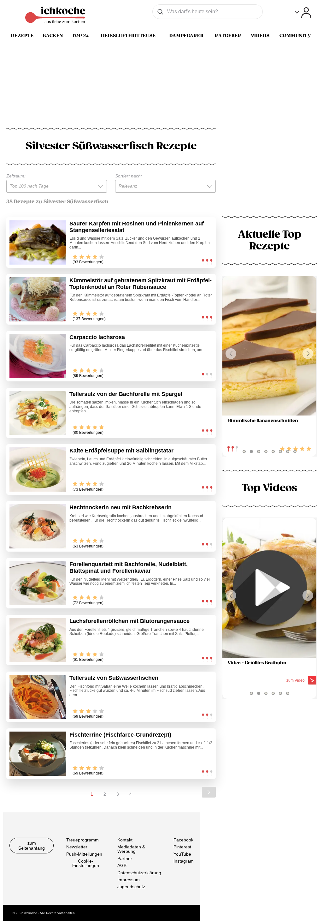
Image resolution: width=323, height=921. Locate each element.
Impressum (128, 879)
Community (295, 36)
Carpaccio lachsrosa (97, 337)
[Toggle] (303, 12)
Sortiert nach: (128, 175)
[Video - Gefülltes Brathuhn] (269, 588)
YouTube (182, 853)
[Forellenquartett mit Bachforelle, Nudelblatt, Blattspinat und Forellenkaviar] (37, 583)
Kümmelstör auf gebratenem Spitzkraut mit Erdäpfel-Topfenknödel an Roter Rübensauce (140, 283)
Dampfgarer (186, 36)
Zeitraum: (16, 175)
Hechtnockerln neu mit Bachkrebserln (120, 507)
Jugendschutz (131, 886)
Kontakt (124, 839)
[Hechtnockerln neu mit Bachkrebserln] (37, 526)
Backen (53, 36)
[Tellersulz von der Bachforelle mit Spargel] (37, 413)
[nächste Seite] (209, 792)
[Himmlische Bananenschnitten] (269, 346)
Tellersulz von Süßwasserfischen (113, 678)
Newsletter (76, 846)
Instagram (183, 861)
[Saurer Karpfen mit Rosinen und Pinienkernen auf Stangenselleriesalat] (37, 242)
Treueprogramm (82, 839)
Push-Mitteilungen (84, 853)
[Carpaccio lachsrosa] (37, 356)
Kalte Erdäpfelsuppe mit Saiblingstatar (121, 450)
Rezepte (22, 36)
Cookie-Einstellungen (85, 863)
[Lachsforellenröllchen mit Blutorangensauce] (37, 640)
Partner (124, 858)
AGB (121, 865)
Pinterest (182, 846)
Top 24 (80, 36)
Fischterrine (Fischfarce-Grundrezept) (120, 735)
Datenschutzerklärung (139, 872)
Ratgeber (228, 36)
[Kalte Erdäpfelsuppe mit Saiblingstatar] (37, 469)
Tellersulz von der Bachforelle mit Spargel (125, 394)
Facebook (183, 839)
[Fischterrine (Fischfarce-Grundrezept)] (37, 754)
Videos (260, 36)
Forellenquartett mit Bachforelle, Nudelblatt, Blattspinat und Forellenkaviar (128, 567)
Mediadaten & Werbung (131, 849)
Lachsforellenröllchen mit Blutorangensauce (129, 621)
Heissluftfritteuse (128, 36)
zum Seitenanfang (31, 845)
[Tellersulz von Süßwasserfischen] (37, 697)
